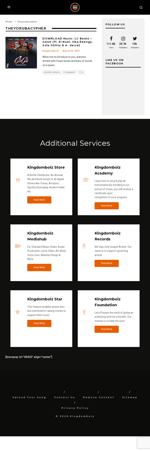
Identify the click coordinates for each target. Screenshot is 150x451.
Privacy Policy (75, 408)
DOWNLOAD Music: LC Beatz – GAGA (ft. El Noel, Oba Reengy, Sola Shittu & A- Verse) (67, 42)
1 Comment (69, 72)
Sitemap (130, 397)
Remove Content (98, 397)
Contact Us (64, 397)
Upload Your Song (29, 397)
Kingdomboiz (50, 51)
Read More (39, 200)
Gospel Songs (52, 72)
